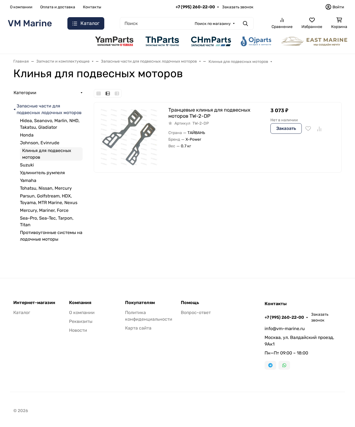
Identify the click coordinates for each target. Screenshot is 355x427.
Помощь (190, 302)
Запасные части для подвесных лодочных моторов (49, 109)
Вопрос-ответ (196, 312)
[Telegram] (270, 365)
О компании (21, 7)
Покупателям (140, 302)
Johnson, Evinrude (39, 142)
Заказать (286, 128)
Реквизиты (80, 321)
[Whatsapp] (284, 365)
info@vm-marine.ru (285, 328)
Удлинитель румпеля (42, 172)
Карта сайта (138, 328)
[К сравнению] (319, 128)
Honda (27, 135)
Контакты (92, 7)
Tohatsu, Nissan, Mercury (46, 188)
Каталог (21, 312)
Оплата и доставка (57, 7)
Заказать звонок (237, 7)
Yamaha (28, 180)
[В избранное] (308, 128)
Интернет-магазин (34, 302)
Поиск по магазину (213, 23)
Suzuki (27, 165)
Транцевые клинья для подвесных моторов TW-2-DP (209, 113)
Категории (25, 92)
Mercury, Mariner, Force (44, 210)
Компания (80, 302)
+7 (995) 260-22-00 (195, 6)
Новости (78, 330)
